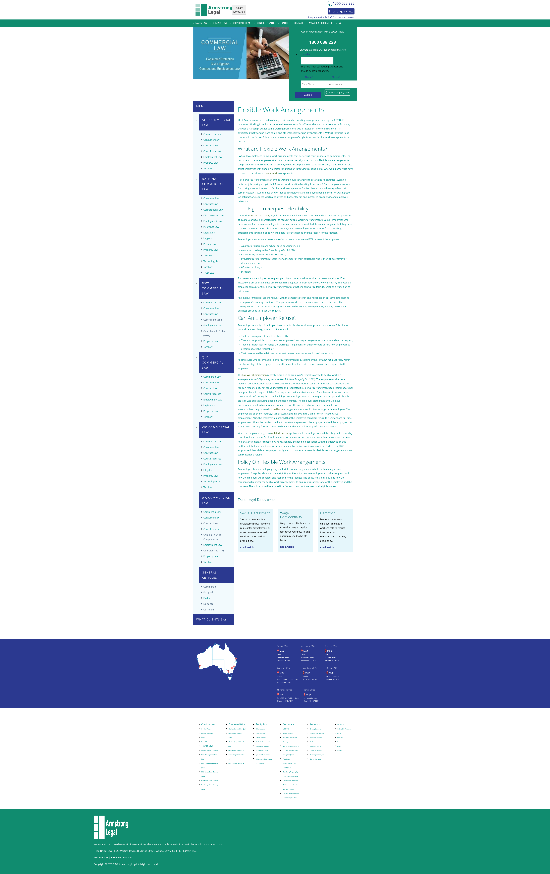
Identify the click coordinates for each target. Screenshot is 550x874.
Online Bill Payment (344, 729)
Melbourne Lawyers (317, 742)
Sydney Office (282, 646)
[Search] (340, 23)
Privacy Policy (101, 857)
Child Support (260, 729)
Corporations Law (213, 209)
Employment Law (212, 157)
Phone (336, 77)
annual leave (276, 409)
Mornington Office (310, 668)
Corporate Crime (242, 23)
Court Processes (212, 151)
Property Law (210, 162)
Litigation (208, 238)
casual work (271, 173)
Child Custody (260, 733)
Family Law (261, 724)
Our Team (208, 609)
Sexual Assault (206, 742)
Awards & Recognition (321, 23)
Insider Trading (288, 733)
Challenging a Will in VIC (236, 750)
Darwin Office (309, 690)
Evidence (208, 598)
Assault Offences (207, 733)
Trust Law (208, 272)
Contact (298, 23)
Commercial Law (212, 134)
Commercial (209, 586)
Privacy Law (209, 244)
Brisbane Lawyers (316, 737)
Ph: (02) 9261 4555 (187, 851)
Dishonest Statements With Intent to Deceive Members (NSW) (290, 784)
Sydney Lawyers (315, 729)
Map (282, 651)
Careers (340, 742)
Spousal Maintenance (263, 755)
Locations (315, 724)
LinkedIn (305, 54)
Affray (203, 737)
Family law (201, 23)
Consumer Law (211, 139)
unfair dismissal (279, 433)
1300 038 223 (322, 42)
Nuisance (208, 603)
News (339, 746)
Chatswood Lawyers (317, 733)
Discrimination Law (213, 215)
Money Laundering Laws (291, 746)
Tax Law (207, 255)
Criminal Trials (206, 729)
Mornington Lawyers (317, 755)
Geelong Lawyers (316, 750)
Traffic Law (207, 745)
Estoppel (208, 592)
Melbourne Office (308, 646)
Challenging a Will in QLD (237, 729)
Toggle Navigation (239, 9)
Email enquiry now (339, 92)
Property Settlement (263, 750)
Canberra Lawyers (316, 746)
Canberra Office (283, 668)
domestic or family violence (270, 254)
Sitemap (340, 750)
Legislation (209, 232)
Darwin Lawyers (315, 759)
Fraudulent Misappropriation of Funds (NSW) (289, 763)
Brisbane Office (331, 646)
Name (309, 77)
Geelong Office (332, 668)
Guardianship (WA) (213, 550)
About (340, 724)
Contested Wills (266, 23)
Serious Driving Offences (209, 750)
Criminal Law (220, 23)
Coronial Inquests (212, 319)
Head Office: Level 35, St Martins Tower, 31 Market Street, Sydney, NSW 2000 (135, 851)
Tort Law (207, 168)
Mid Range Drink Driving (209, 780)
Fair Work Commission (254, 375)
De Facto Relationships (263, 742)
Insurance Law (211, 226)
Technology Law (211, 261)
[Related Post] (255, 530)
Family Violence (261, 737)
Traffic (284, 23)
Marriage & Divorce (262, 746)
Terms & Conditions (121, 857)
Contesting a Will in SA (236, 763)
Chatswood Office (284, 690)
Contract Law (210, 145)
